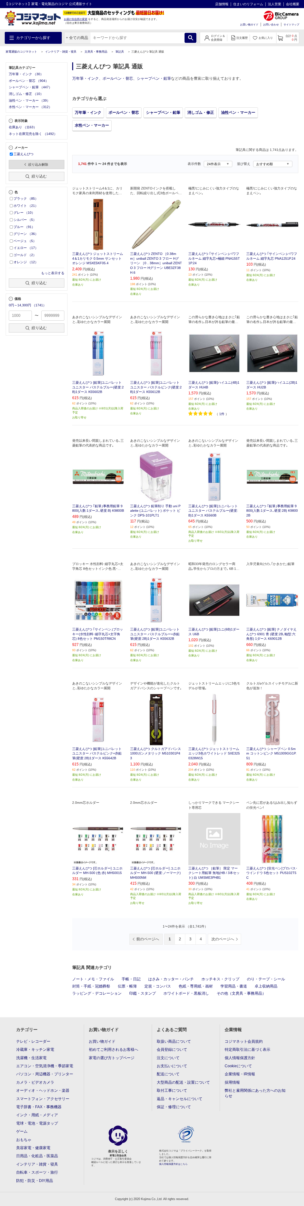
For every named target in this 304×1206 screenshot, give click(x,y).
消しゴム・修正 (200, 112)
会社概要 (292, 4)
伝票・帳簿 (127, 986)
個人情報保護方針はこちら (173, 1164)
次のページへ (222, 939)
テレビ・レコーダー (33, 1041)
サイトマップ (291, 24)
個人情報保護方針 (240, 1058)
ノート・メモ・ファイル (93, 979)
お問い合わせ (271, 24)
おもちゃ (23, 1140)
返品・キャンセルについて (179, 1099)
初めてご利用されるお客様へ (113, 1049)
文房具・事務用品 (96, 51)
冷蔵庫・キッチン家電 (35, 1049)
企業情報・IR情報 (240, 1074)
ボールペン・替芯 (118, 78)
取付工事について (172, 1090)
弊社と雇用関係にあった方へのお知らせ (255, 1093)
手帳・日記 (131, 979)
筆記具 (119, 51)
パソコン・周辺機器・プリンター (44, 1074)
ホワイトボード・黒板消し (186, 993)
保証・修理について (174, 1107)
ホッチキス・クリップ (220, 979)
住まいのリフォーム (248, 4)
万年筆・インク (85, 78)
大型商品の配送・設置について (183, 1082)
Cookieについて (238, 1066)
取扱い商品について (174, 1041)
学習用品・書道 (233, 986)
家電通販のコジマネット (21, 51)
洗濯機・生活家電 (31, 1058)
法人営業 (274, 4)
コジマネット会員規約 (244, 1041)
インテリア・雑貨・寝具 (60, 51)
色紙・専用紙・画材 (196, 986)
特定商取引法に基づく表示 (247, 1049)
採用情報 (232, 1082)
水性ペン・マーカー (92, 125)
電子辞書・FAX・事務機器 (39, 1107)
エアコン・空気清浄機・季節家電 (44, 1066)
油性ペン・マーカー (238, 112)
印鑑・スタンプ (142, 993)
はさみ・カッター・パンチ (171, 979)
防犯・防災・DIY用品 (34, 1181)
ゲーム (22, 1131)
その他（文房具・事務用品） (241, 993)
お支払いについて (172, 1066)
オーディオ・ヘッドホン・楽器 (42, 1090)
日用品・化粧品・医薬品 (37, 1156)
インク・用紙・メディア (37, 1115)
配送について (168, 1074)
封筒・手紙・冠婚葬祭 (91, 986)
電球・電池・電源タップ (37, 1123)
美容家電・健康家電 (33, 1148)
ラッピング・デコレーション (97, 993)
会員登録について (172, 1049)
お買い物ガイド (249, 24)
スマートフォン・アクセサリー (42, 1099)
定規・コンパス (157, 986)
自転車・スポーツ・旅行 (37, 1172)
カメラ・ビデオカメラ (35, 1082)
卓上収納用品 (266, 986)
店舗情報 (221, 4)
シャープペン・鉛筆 (154, 78)
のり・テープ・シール (266, 979)
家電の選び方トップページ (111, 1058)
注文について (168, 1058)
